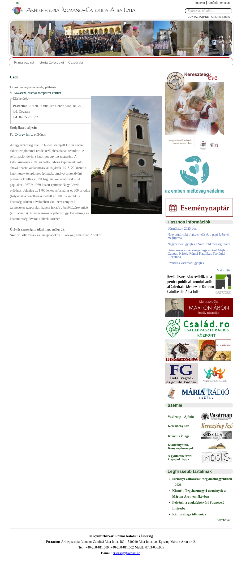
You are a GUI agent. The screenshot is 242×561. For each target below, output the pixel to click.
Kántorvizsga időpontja (189, 514)
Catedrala (75, 62)
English (225, 2)
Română (213, 2)
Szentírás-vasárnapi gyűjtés (186, 263)
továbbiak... (225, 520)
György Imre (23, 134)
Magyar (200, 2)
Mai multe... (225, 270)
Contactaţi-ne (198, 16)
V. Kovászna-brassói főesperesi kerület (35, 93)
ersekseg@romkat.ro (126, 553)
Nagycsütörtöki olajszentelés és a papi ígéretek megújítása (198, 236)
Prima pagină (24, 62)
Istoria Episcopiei (51, 62)
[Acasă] (75, 9)
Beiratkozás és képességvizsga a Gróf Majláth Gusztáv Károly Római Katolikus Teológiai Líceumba (198, 253)
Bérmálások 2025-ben (182, 228)
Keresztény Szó (178, 426)
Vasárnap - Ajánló (181, 417)
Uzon (14, 77)
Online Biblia (220, 16)
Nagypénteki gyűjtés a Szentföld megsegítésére (199, 244)
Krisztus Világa (179, 436)
